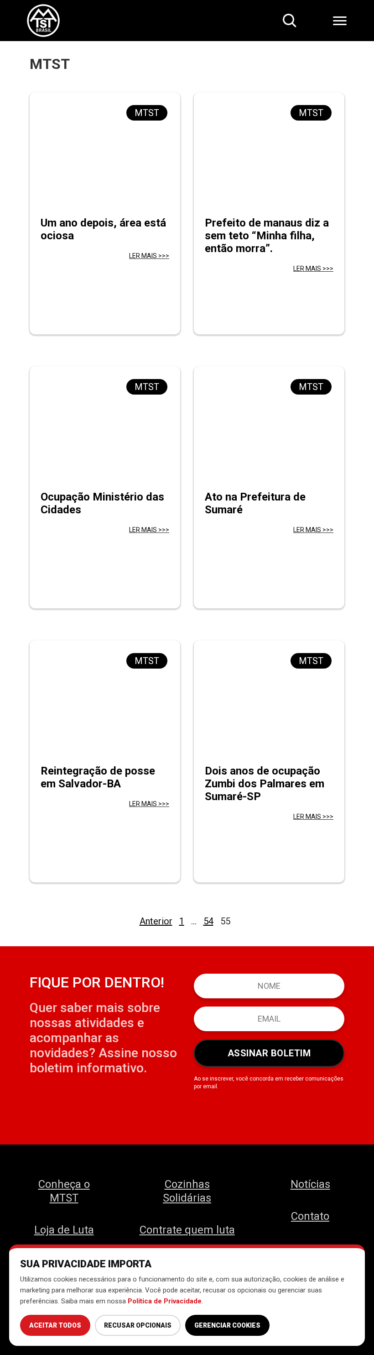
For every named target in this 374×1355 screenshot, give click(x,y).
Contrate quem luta (187, 1229)
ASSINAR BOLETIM (269, 1053)
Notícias (310, 1184)
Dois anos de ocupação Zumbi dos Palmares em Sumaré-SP (264, 783)
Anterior (156, 921)
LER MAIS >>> (149, 255)
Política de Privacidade (165, 1301)
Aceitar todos (55, 1325)
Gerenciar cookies (227, 1325)
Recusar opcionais (137, 1325)
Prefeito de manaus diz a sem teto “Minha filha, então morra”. (267, 235)
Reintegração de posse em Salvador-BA (98, 777)
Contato (310, 1216)
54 (208, 921)
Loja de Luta (64, 1229)
